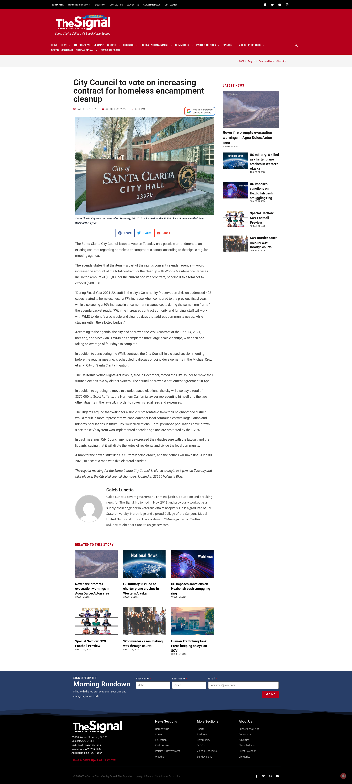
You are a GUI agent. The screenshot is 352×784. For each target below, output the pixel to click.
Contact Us (116, 4)
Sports (111, 45)
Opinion (227, 45)
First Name (142, 678)
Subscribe (58, 4)
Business (128, 45)
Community (182, 45)
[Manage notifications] (343, 776)
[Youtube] (280, 4)
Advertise (133, 4)
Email (211, 678)
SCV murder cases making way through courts (263, 242)
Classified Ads (151, 4)
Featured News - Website (272, 61)
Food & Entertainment (154, 45)
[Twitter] (272, 4)
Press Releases (110, 50)
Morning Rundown (79, 4)
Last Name (178, 678)
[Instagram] (287, 4)
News (64, 45)
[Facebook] (265, 4)
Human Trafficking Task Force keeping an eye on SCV (189, 645)
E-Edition (100, 4)
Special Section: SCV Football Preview (262, 217)
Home (54, 45)
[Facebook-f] (256, 776)
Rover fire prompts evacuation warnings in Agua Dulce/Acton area (92, 588)
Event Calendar (206, 45)
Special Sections (62, 50)
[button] (296, 45)
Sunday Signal (85, 50)
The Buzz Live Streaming (89, 45)
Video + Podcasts (250, 45)
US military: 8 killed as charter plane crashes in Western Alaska (141, 588)
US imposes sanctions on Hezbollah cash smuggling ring (190, 588)
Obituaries (171, 4)
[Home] (235, 61)
